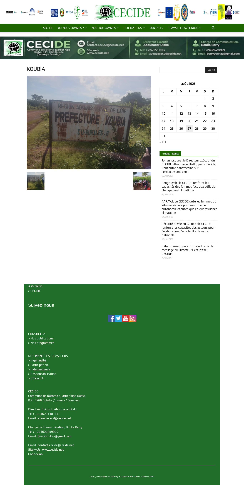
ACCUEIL (48, 27)
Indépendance (40, 369)
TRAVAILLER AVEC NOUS (183, 27)
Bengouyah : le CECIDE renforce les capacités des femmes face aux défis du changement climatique (188, 186)
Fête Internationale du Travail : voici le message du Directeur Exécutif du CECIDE (187, 249)
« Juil (163, 142)
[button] (213, 28)
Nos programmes (42, 343)
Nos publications (42, 338)
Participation (39, 365)
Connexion (35, 454)
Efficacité (37, 378)
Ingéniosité (38, 360)
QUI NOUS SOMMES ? (71, 27)
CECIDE (36, 291)
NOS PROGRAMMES (104, 27)
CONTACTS (156, 27)
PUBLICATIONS (133, 27)
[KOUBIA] (89, 168)
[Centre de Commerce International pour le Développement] (122, 12)
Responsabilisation (43, 374)
